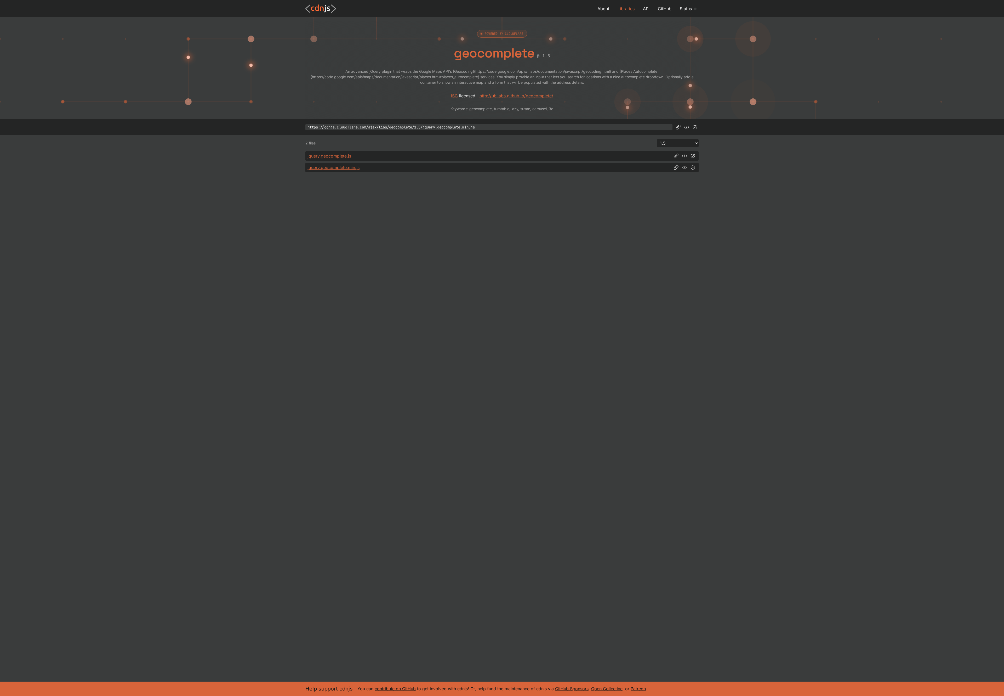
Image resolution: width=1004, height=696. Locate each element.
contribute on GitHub (395, 688)
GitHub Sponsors (572, 688)
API (646, 8)
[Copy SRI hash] (695, 127)
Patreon (638, 688)
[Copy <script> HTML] (686, 127)
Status (686, 8)
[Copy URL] (678, 127)
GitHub (664, 8)
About (603, 8)
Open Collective (607, 688)
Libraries (626, 8)
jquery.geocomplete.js (329, 156)
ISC (454, 95)
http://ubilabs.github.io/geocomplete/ (516, 95)
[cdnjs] (320, 8)
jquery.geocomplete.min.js (333, 167)
